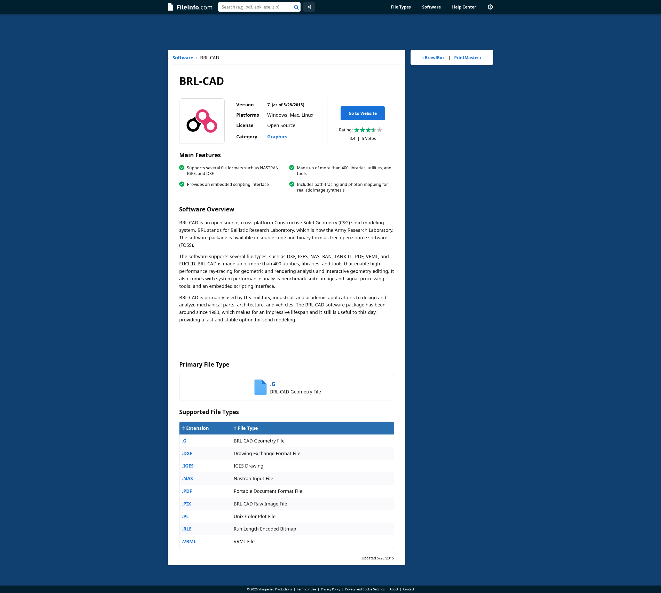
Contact (408, 589)
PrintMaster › (468, 57)
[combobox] (259, 7)
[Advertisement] (330, 32)
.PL (185, 516)
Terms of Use (306, 589)
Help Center (464, 7)
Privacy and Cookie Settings (365, 589)
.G (184, 441)
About (394, 589)
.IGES (188, 466)
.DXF (187, 453)
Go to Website (363, 113)
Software (431, 7)
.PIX (186, 504)
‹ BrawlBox (433, 57)
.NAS (187, 478)
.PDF (187, 491)
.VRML (189, 541)
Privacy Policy (330, 589)
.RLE (187, 529)
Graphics (277, 136)
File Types (401, 7)
